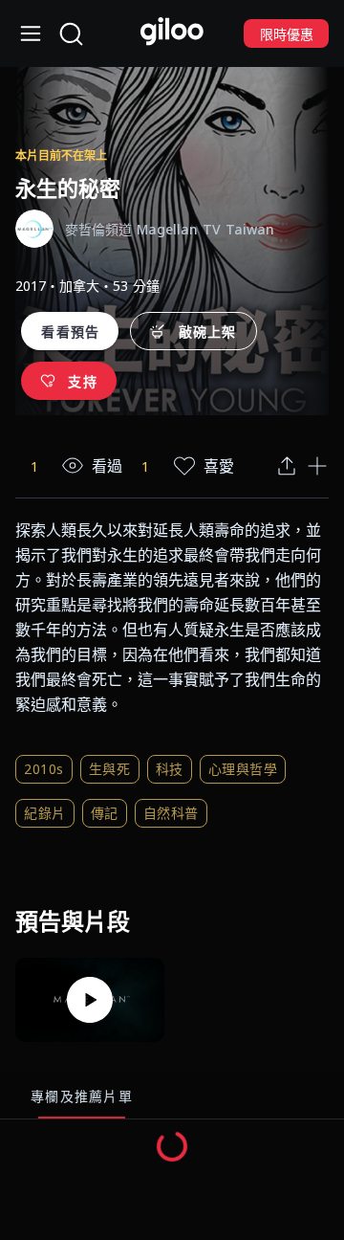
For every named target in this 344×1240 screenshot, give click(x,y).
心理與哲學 (243, 769)
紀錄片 (45, 813)
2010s (44, 769)
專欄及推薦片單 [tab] (82, 1096)
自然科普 (171, 813)
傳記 (104, 813)
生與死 (110, 769)
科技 (169, 769)
